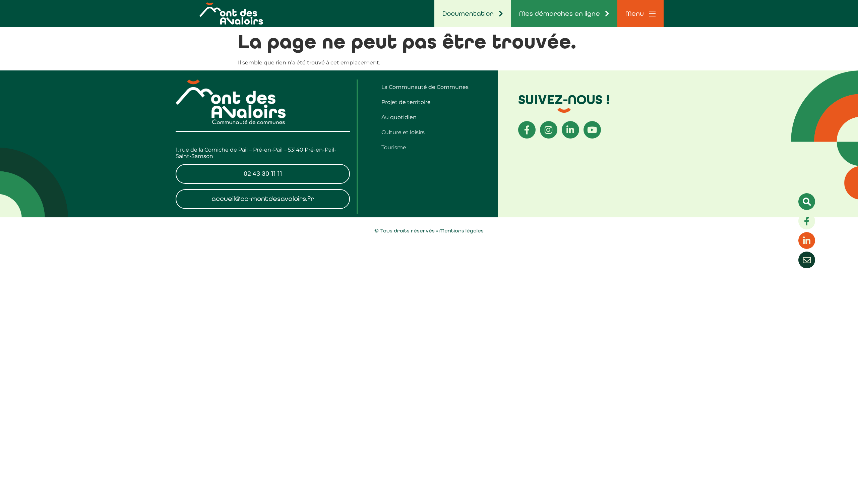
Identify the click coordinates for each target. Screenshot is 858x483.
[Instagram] (548, 130)
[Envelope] (806, 260)
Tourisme (393, 147)
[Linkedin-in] (570, 130)
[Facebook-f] (527, 130)
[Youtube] (592, 130)
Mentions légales (461, 230)
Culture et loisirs (403, 132)
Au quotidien (399, 117)
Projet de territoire (406, 102)
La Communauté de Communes (425, 87)
